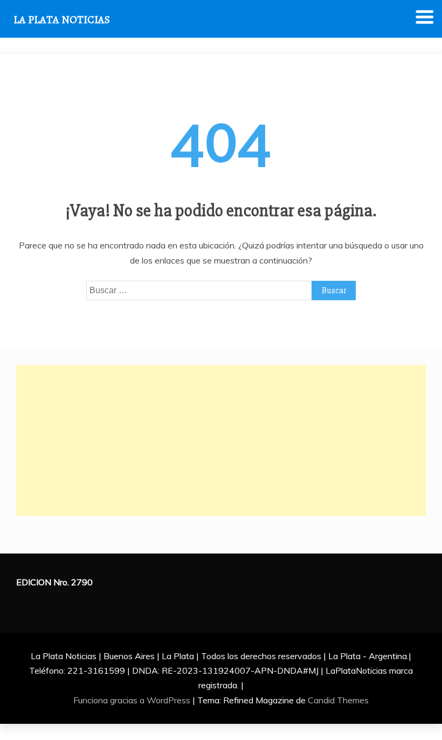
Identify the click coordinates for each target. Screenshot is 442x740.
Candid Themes (338, 700)
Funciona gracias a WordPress (132, 700)
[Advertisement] (221, 440)
